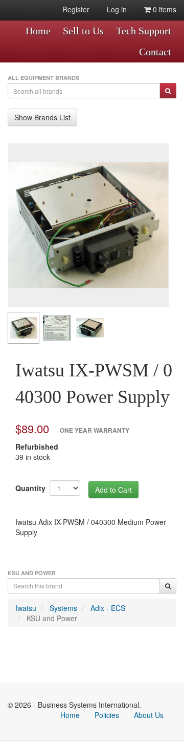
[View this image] (23, 327)
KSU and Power (52, 618)
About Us (149, 715)
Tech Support (143, 30)
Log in (117, 9)
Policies (107, 715)
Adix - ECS (107, 608)
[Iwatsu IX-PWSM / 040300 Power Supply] (88, 225)
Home (38, 30)
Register (75, 9)
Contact (155, 51)
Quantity (30, 488)
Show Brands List (42, 117)
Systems (63, 608)
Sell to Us (83, 30)
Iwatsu (25, 608)
